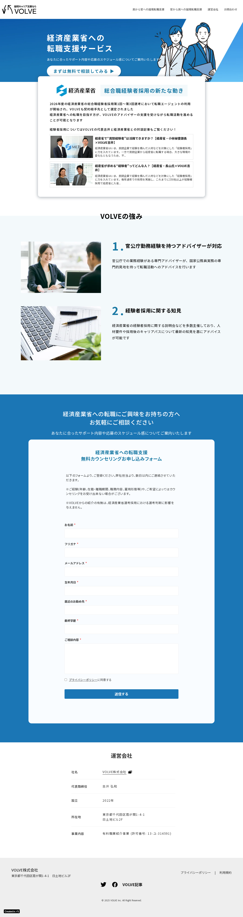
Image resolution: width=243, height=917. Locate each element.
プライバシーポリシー (83, 680)
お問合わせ (230, 9)
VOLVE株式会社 (114, 771)
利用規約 (225, 872)
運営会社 (213, 9)
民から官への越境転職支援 (148, 9)
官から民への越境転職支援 (186, 9)
